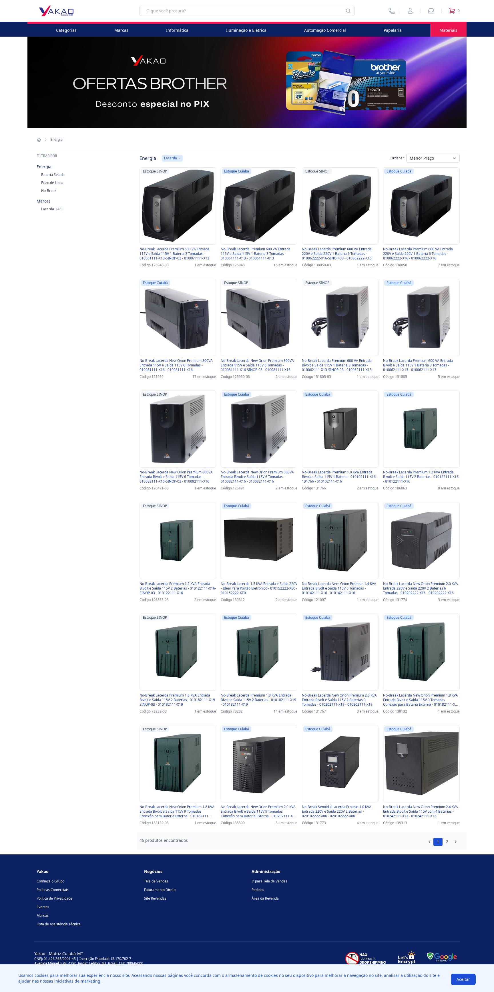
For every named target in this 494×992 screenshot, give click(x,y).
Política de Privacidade (54, 898)
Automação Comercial (325, 30)
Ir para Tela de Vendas (269, 881)
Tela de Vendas (156, 881)
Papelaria (393, 30)
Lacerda (52, 209)
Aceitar (463, 979)
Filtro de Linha (52, 182)
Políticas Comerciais (53, 889)
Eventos (43, 906)
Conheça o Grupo (50, 881)
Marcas (121, 30)
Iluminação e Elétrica (246, 30)
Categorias (66, 30)
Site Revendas (155, 898)
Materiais (448, 30)
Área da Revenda (265, 898)
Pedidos (258, 889)
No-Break (48, 190)
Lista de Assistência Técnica (59, 924)
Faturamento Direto (160, 889)
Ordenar (397, 158)
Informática (177, 30)
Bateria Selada (53, 174)
